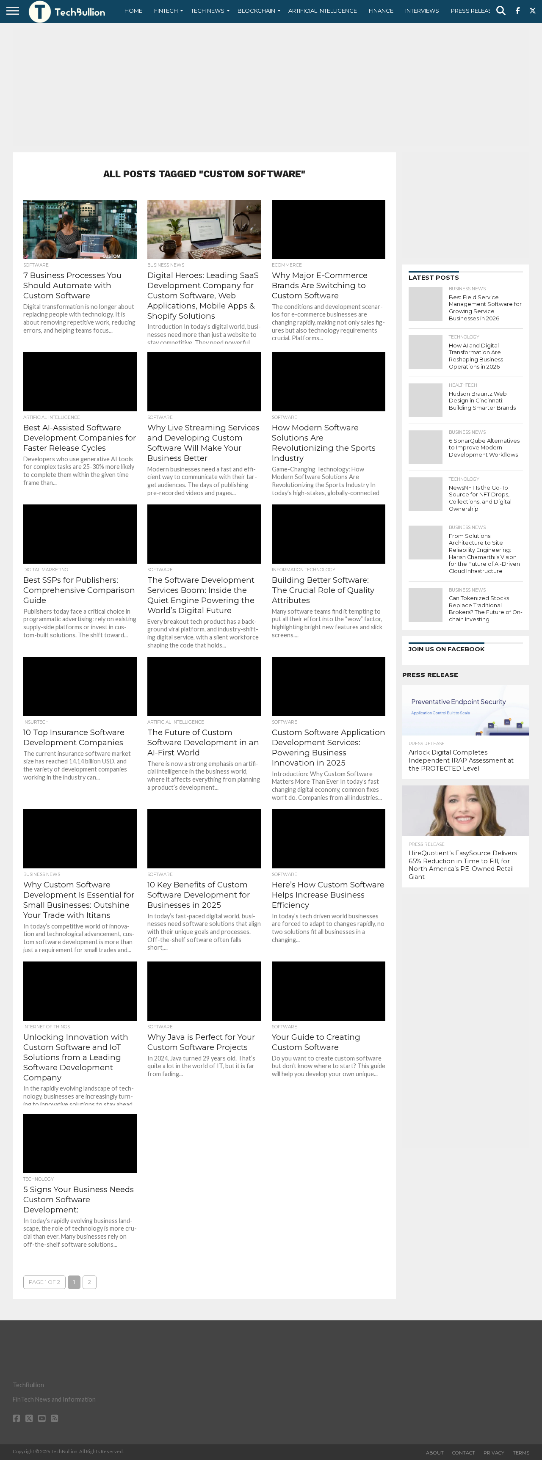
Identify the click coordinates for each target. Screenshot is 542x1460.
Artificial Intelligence (322, 10)
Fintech (166, 10)
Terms (521, 1453)
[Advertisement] (271, 87)
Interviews (422, 10)
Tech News (207, 10)
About (435, 1453)
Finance (381, 10)
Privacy (494, 1453)
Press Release (473, 10)
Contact (463, 1453)
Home (133, 10)
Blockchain (256, 10)
